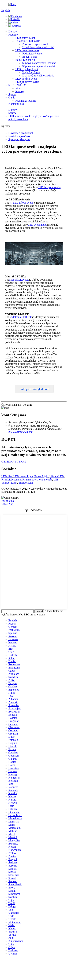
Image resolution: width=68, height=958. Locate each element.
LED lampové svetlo (49, 187)
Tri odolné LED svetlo (27, 40)
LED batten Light (25, 37)
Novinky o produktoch (20, 132)
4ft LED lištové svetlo (21, 202)
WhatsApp (7, 503)
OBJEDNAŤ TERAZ (13, 461)
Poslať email (8, 500)
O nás (11, 97)
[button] (34, 389)
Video (18, 88)
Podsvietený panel (32, 53)
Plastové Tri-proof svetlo (35, 44)
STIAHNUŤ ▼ (17, 84)
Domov (12, 31)
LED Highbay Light (26, 69)
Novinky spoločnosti (19, 136)
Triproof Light (26, 482)
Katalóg (19, 91)
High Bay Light (31, 72)
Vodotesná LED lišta (20, 316)
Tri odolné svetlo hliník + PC (38, 47)
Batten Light (41, 476)
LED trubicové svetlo (27, 81)
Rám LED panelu (25, 59)
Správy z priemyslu (19, 139)
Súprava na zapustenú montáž (38, 66)
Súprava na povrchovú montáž (39, 62)
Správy (12, 94)
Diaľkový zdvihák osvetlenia (38, 75)
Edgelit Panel (29, 56)
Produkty (13, 34)
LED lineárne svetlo (26, 78)
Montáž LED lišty (19, 279)
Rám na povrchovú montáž (37, 479)
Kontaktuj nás (16, 103)
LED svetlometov (37, 224)
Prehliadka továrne (25, 100)
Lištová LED (57, 476)
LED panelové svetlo (27, 50)
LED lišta (6, 476)
